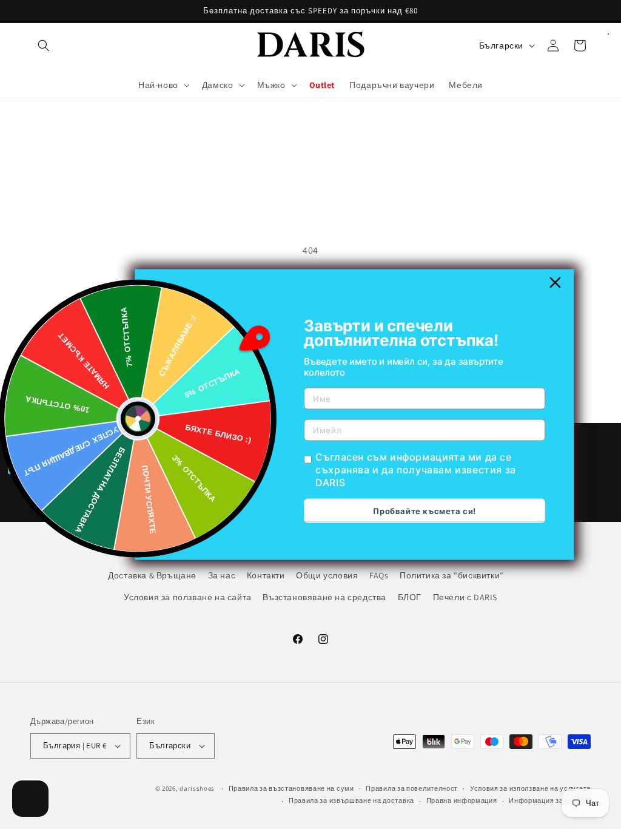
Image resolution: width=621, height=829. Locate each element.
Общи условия (327, 575)
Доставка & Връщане (152, 575)
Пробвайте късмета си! (424, 510)
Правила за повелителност (412, 788)
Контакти (266, 575)
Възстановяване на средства (324, 597)
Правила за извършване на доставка (351, 800)
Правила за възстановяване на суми (291, 788)
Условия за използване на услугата (530, 788)
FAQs (378, 575)
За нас (222, 575)
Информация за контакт (550, 800)
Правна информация (461, 800)
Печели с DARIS (465, 597)
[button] (43, 45)
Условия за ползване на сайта (188, 597)
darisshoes (197, 788)
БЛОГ (409, 597)
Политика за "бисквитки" (452, 575)
